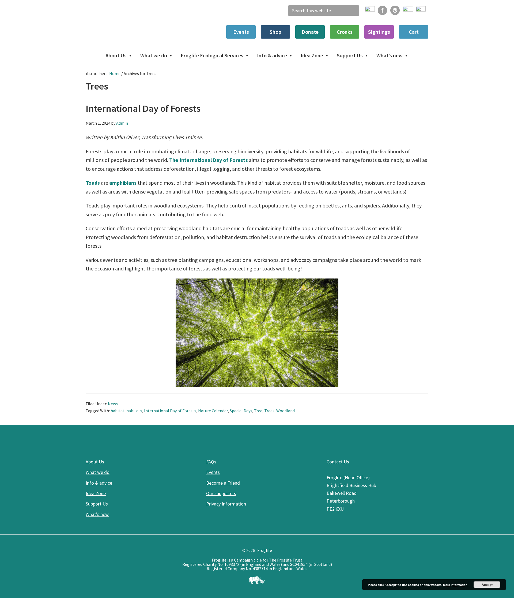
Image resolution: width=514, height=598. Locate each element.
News (113, 403)
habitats (134, 410)
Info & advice (99, 483)
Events (213, 472)
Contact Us (338, 462)
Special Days (241, 410)
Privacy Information (226, 504)
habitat (117, 410)
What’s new (97, 514)
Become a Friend (223, 483)
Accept (487, 584)
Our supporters (221, 493)
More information (455, 585)
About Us (95, 462)
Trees (269, 410)
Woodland (285, 410)
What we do (97, 472)
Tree (258, 410)
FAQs (211, 462)
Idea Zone (96, 493)
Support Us (97, 504)
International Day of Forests (143, 108)
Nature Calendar (213, 410)
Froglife (126, 21)
